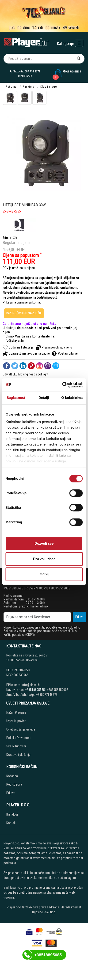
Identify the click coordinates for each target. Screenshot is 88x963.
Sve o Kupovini (16, 746)
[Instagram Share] (39, 365)
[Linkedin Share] (23, 365)
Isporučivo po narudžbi (24, 313)
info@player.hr (13, 340)
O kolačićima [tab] (72, 398)
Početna (11, 86)
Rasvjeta (28, 86)
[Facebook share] (6, 365)
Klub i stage (48, 86)
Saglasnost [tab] (16, 398)
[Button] (78, 59)
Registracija (14, 784)
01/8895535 (25, 76)
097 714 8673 (32, 71)
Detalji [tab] (43, 398)
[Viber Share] (47, 365)
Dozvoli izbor (44, 559)
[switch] (76, 493)
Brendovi (12, 814)
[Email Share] (55, 365)
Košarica (12, 776)
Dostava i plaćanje (18, 755)
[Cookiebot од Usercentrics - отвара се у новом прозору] (63, 385)
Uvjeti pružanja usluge (20, 729)
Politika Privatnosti (18, 738)
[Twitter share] (14, 365)
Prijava (10, 793)
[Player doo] (27, 43)
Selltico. (50, 912)
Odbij (44, 574)
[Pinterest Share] (31, 365)
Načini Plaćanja (16, 712)
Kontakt (11, 823)
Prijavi (79, 617)
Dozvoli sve (44, 543)
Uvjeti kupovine (16, 721)
